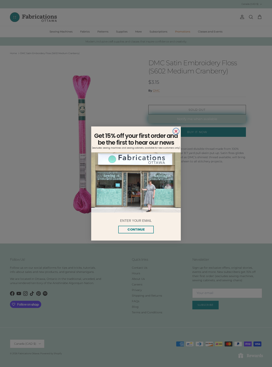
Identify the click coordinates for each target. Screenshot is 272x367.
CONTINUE (136, 229)
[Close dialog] (176, 131)
